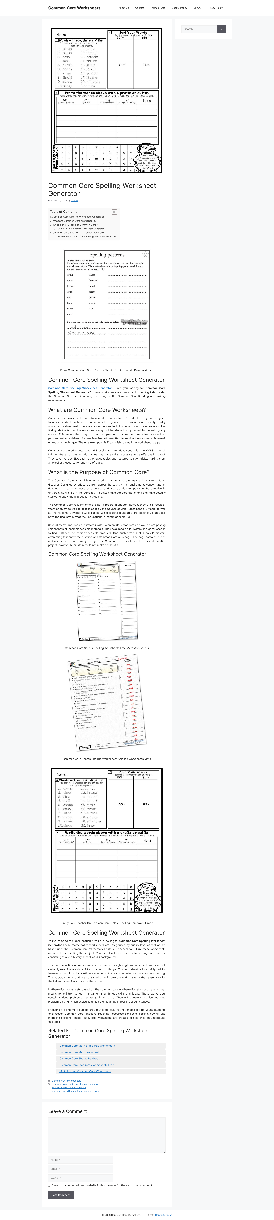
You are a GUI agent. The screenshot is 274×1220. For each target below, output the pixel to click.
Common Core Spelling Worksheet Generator (78, 216)
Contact (139, 7)
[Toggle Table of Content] (112, 212)
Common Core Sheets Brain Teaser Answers (75, 1091)
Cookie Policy (179, 7)
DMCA (197, 7)
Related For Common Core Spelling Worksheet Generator (87, 236)
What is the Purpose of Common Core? (75, 224)
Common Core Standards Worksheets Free (86, 1065)
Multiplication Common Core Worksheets (85, 1071)
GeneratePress (163, 1215)
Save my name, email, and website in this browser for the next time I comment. (102, 1185)
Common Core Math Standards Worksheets (87, 1045)
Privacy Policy (215, 7)
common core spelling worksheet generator (75, 1084)
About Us (124, 7)
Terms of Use (157, 7)
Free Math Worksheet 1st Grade (69, 1087)
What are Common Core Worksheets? (74, 220)
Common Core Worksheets (74, 8)
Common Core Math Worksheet (79, 1052)
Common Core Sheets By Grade (79, 1058)
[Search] (221, 29)
